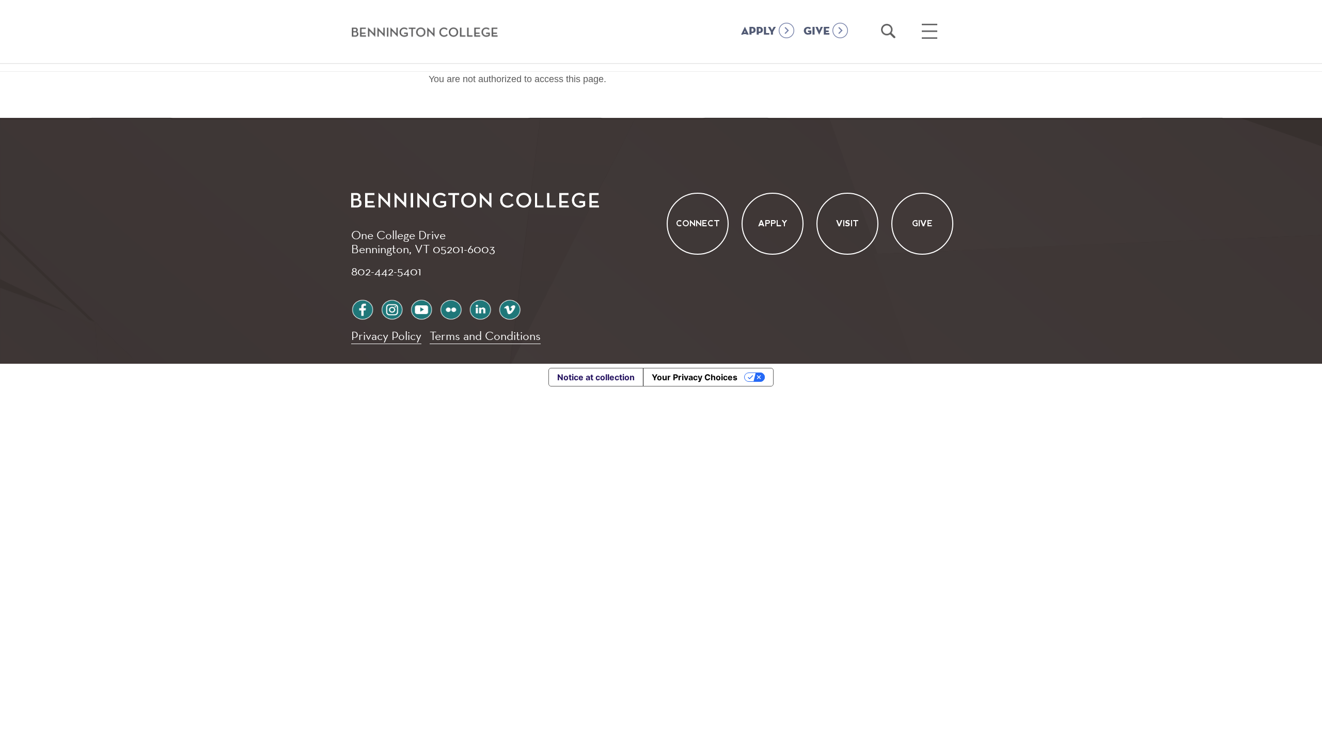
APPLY (758, 31)
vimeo (509, 308)
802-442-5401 (386, 270)
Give (922, 223)
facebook (362, 308)
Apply (773, 223)
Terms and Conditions (485, 336)
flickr (450, 308)
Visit (847, 223)
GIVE (817, 31)
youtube (421, 308)
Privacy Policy (386, 336)
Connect (698, 223)
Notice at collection (596, 377)
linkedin (480, 308)
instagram (392, 308)
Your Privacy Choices (694, 377)
